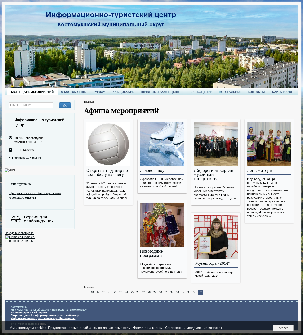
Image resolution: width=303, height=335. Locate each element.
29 (154, 292)
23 (120, 292)
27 (143, 292)
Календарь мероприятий (32, 92)
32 (171, 292)
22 (115, 292)
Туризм (99, 92)
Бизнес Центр (200, 92)
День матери (259, 170)
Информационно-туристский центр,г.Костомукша (43, 318)
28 (149, 292)
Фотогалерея (230, 92)
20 (103, 292)
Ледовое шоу (152, 170)
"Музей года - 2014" (212, 263)
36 (194, 292)
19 (98, 292)
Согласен (283, 328)
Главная (89, 101)
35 (188, 292)
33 (177, 292)
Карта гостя (282, 92)
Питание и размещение (161, 92)
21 (109, 292)
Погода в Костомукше (19, 233)
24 (126, 292)
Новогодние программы (151, 253)
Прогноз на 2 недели (19, 241)
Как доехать (123, 92)
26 (137, 292)
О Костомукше (73, 92)
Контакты (256, 92)
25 (132, 292)
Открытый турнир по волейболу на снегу (107, 172)
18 (92, 292)
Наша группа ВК (20, 184)
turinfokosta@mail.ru (27, 157)
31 (166, 292)
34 (183, 292)
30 (160, 292)
